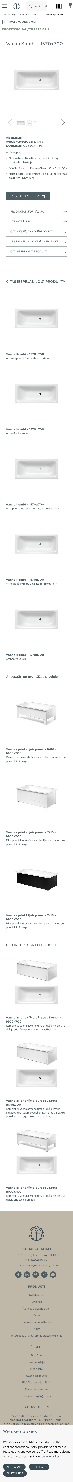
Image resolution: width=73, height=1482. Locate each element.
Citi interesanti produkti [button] (29, 251)
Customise (14, 1473)
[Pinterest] (35, 1274)
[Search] (30, 6)
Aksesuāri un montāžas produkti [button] (34, 241)
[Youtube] (53, 1274)
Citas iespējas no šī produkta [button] (32, 231)
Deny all (39, 1467)
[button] (63, 123)
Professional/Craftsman (25, 29)
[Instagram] (44, 1274)
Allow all (14, 1467)
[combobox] (41, 6)
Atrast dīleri (20, 221)
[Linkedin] (27, 1274)
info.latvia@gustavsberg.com (36, 1265)
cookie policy (51, 1456)
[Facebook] (18, 1274)
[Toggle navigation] (4, 6)
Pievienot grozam (26, 196)
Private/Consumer (21, 22)
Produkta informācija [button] (27, 211)
